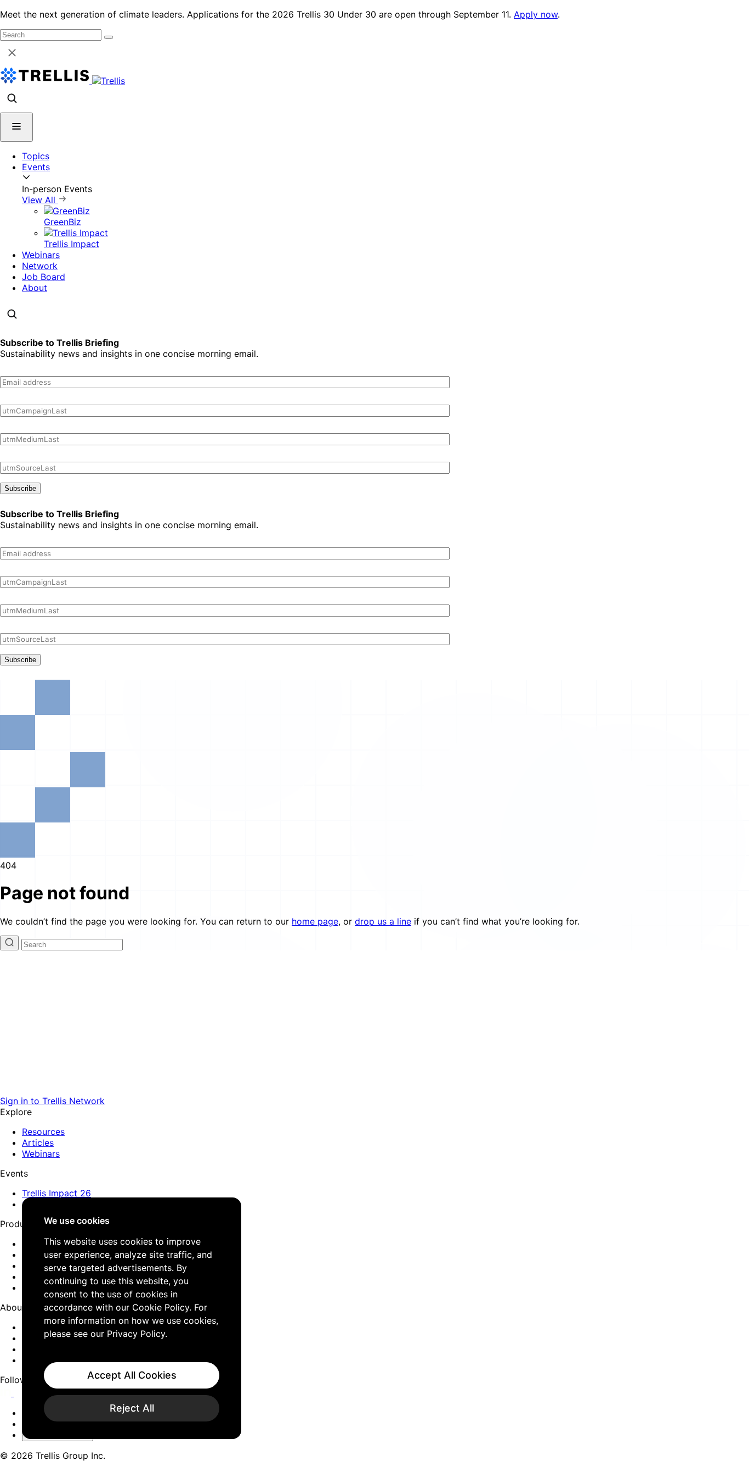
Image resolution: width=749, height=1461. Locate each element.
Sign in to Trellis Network (52, 1100)
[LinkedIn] (7, 1392)
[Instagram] (20, 1392)
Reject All (132, 1408)
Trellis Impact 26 (56, 1193)
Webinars (41, 254)
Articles (38, 1142)
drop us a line (383, 921)
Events (36, 166)
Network (40, 265)
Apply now (536, 14)
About (34, 287)
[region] (131, 1318)
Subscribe (20, 488)
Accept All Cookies (132, 1375)
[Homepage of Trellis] (374, 1089)
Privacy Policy (136, 1333)
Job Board (43, 276)
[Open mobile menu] (16, 127)
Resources (43, 1131)
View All (40, 199)
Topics (35, 155)
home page (315, 921)
